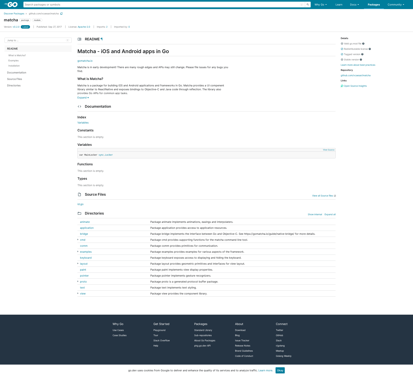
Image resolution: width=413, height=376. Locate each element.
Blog (237, 335)
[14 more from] (78, 251)
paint (83, 269)
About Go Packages (204, 340)
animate (85, 221)
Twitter (279, 330)
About (239, 324)
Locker (109, 155)
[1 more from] (78, 239)
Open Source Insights (355, 85)
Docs (353, 4)
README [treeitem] (12, 48)
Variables (83, 122)
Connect (282, 324)
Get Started (161, 324)
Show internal (315, 214)
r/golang (280, 345)
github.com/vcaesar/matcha (44, 13)
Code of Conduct (244, 356)
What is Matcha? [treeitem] (17, 55)
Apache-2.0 (84, 26)
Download (240, 330)
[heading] (13, 4)
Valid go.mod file (352, 43)
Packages (374, 4)
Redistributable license (355, 48)
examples (86, 251)
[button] (342, 43)
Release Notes (242, 345)
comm (84, 245)
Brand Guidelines (244, 350)
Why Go (319, 4)
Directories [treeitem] (14, 85)
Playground (159, 330)
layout (84, 263)
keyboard (86, 257)
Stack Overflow (161, 340)
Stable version (351, 59)
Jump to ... (13, 40)
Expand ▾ (83, 97)
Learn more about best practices (358, 64)
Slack (279, 340)
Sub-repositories (203, 335)
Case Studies (119, 335)
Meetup (280, 350)
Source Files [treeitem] (14, 79)
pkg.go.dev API (202, 345)
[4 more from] (78, 263)
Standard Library (203, 330)
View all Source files (322, 195)
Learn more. (265, 370)
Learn (339, 4)
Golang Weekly (284, 356)
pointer (84, 275)
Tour (155, 335)
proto (83, 281)
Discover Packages (14, 13)
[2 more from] (78, 293)
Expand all (330, 214)
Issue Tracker (242, 340)
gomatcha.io (85, 60)
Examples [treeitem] (13, 60)
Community (395, 4)
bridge (84, 233)
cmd (82, 239)
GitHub (279, 335)
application (87, 227)
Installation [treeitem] (14, 65)
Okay (280, 370)
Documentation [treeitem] (16, 72)
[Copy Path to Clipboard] (61, 13)
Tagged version (352, 54)
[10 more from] (78, 281)
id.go (80, 204)
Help (155, 345)
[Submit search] (308, 4)
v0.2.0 (12, 26)
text (82, 287)
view (83, 293)
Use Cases (118, 330)
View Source (328, 150)
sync (101, 155)
